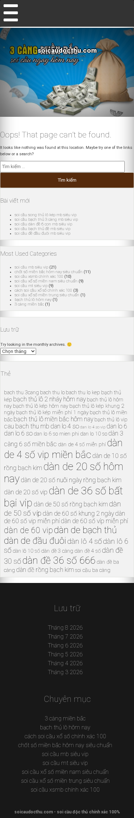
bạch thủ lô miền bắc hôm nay (53, 419)
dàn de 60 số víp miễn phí (94, 521)
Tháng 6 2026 (65, 645)
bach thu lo (52, 392)
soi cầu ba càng (92, 570)
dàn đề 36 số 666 (58, 560)
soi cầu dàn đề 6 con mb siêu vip (43, 224)
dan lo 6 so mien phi (56, 434)
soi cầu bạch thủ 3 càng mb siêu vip (46, 219)
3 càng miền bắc (29, 304)
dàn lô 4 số (84, 541)
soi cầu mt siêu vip (31, 285)
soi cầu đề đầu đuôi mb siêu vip (42, 233)
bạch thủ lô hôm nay (33, 299)
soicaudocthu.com (67, 50)
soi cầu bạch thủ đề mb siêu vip (42, 228)
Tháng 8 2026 (65, 627)
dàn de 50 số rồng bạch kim (71, 504)
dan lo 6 (116, 426)
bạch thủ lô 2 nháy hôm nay (49, 399)
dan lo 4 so (64, 426)
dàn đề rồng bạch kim (45, 569)
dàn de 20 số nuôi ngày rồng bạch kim (71, 480)
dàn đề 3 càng (57, 551)
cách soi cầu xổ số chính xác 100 (43, 290)
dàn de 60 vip (28, 530)
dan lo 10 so (93, 434)
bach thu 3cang (21, 392)
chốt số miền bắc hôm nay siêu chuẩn (49, 272)
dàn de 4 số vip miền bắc (63, 448)
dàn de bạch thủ (85, 530)
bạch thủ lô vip (111, 419)
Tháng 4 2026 (65, 663)
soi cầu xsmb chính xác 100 (39, 276)
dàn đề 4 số (87, 551)
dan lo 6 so (18, 433)
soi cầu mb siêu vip (31, 267)
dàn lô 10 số (26, 551)
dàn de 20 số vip (26, 492)
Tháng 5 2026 (65, 654)
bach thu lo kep (83, 392)
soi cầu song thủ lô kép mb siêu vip (45, 215)
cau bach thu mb (26, 426)
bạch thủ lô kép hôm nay (40, 406)
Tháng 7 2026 (65, 636)
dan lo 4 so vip (92, 427)
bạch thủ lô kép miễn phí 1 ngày (52, 412)
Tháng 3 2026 (65, 672)
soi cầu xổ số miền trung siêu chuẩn (47, 295)
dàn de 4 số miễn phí (82, 444)
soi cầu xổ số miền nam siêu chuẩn (46, 281)
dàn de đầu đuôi (35, 540)
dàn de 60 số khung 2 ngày (78, 513)
